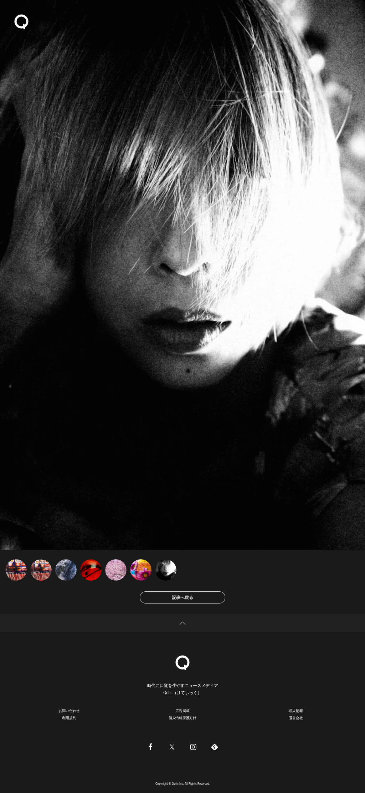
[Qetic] (21, 21)
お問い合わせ (69, 710)
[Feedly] (214, 747)
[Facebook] (150, 747)
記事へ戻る (182, 597)
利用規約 (69, 718)
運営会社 (296, 718)
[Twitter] (171, 747)
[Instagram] (193, 747)
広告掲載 (182, 710)
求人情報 (296, 710)
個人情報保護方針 (182, 718)
